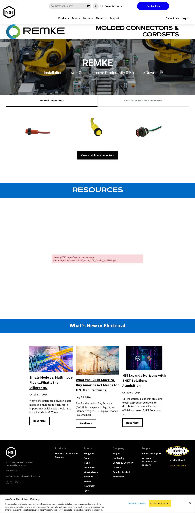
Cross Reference (114, 6)
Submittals (172, 18)
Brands (76, 18)
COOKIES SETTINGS (136, 503)
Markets (88, 18)
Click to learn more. (177, 465)
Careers (117, 467)
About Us (101, 18)
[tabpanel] (97, 134)
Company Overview (123, 462)
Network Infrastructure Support (149, 461)
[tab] (52, 100)
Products (63, 18)
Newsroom (118, 476)
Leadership (118, 458)
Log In (185, 18)
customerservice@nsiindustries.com (23, 476)
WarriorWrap (91, 471)
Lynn (86, 490)
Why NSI (117, 453)
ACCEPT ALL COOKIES (159, 503)
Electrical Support (151, 453)
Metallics (88, 476)
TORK (87, 462)
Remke (87, 481)
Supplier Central (121, 471)
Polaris (87, 458)
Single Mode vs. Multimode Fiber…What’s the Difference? (51, 382)
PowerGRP (89, 485)
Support (114, 18)
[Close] (190, 503)
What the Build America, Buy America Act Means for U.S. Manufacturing (97, 385)
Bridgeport (90, 453)
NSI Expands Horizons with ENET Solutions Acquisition (144, 380)
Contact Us (153, 6)
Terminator (90, 467)
